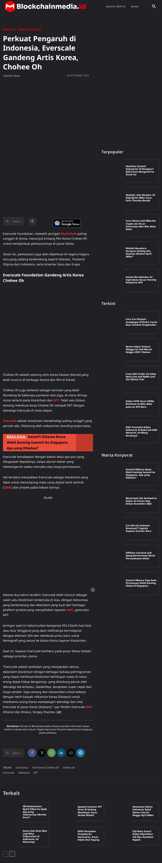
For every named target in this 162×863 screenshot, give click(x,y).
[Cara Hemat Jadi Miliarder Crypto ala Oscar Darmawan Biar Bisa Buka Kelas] (112, 225)
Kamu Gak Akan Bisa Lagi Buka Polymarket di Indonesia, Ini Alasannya (35, 836)
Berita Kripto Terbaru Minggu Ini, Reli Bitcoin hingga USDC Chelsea (139, 349)
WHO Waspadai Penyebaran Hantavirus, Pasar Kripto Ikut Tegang (88, 835)
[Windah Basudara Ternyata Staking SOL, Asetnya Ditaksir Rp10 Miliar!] (112, 252)
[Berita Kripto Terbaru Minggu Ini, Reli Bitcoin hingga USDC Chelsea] (112, 349)
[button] (154, 6)
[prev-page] (5, 854)
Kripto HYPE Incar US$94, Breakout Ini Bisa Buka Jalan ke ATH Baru (140, 403)
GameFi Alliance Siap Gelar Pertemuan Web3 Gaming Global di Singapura (141, 583)
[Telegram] (80, 753)
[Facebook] (32, 753)
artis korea (22, 767)
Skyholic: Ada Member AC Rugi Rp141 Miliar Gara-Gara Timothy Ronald (140, 197)
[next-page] (12, 854)
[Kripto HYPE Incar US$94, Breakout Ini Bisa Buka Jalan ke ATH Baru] (112, 404)
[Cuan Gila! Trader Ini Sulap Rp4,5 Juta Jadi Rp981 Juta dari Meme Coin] (112, 377)
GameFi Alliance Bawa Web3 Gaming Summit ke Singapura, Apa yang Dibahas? (140, 473)
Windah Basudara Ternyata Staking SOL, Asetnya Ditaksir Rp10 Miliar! (138, 252)
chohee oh (69, 767)
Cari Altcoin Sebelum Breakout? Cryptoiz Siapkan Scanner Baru (138, 528)
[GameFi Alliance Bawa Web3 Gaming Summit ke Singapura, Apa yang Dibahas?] (112, 474)
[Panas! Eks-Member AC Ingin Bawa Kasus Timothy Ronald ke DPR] (112, 280)
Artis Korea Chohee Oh (45, 767)
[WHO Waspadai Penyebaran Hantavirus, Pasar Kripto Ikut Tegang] (67, 836)
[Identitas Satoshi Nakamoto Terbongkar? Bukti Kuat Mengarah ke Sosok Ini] (112, 170)
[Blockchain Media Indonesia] (45, 6)
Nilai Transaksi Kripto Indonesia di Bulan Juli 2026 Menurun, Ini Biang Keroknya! (141, 431)
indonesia (24, 772)
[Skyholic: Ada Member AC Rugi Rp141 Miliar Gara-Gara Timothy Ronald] (112, 198)
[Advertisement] (81, 113)
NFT (35, 772)
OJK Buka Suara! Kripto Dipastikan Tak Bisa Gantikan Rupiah (142, 835)
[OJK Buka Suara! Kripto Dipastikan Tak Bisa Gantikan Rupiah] (122, 836)
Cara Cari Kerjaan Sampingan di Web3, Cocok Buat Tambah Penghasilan (141, 321)
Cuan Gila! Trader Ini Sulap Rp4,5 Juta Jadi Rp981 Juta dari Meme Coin (141, 376)
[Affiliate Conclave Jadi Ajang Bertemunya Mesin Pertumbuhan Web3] (112, 556)
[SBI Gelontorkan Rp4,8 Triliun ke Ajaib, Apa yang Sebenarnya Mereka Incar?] (12, 811)
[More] (32, 221)
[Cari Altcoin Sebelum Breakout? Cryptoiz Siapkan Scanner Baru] (112, 528)
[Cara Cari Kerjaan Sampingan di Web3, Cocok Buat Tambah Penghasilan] (112, 322)
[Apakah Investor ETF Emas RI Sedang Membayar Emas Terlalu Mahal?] (67, 811)
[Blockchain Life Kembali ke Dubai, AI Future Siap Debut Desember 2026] (112, 501)
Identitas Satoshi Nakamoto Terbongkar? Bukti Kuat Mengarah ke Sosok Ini (140, 170)
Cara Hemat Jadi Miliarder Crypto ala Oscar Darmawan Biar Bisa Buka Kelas (141, 225)
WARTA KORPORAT (30, 29)
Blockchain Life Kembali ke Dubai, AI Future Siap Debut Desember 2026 (141, 501)
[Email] (71, 753)
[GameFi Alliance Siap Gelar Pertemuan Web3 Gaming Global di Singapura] (112, 583)
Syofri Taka (12, 76)
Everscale (8, 772)
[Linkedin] (61, 753)
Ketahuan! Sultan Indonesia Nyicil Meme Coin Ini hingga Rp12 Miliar (143, 811)
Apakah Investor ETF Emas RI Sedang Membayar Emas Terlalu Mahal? (90, 811)
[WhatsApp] (51, 753)
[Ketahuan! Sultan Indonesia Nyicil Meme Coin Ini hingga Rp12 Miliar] (122, 811)
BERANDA (9, 29)
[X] (42, 753)
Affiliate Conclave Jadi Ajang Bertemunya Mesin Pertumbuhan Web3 (140, 555)
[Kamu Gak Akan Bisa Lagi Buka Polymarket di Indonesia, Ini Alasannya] (12, 836)
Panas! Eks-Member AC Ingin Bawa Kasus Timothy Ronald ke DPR (141, 279)
